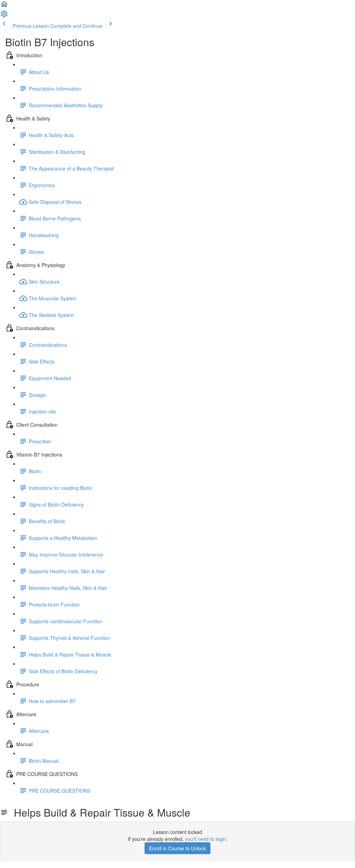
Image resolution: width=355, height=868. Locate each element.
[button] (4, 6)
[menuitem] (4, 15)
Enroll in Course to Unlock (177, 848)
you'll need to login (205, 838)
